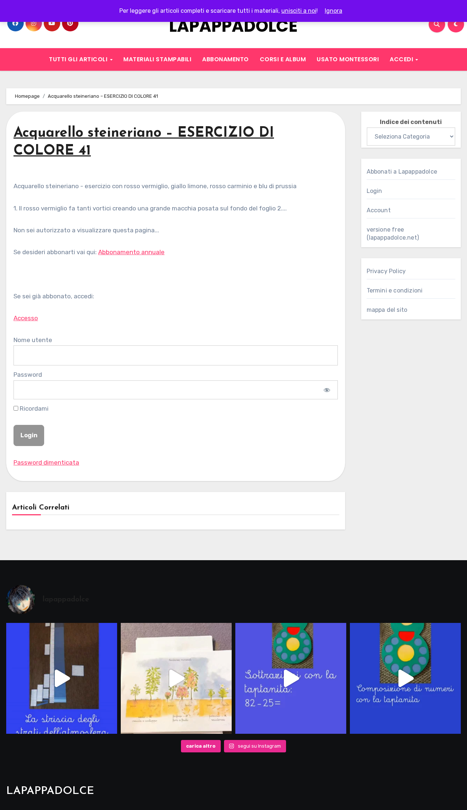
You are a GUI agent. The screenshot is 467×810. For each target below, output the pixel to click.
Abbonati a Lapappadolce (402, 171)
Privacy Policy (386, 271)
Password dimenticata (46, 462)
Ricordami (33, 408)
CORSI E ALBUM (283, 59)
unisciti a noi (298, 10)
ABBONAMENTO (225, 59)
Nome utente (32, 340)
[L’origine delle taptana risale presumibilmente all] (405, 678)
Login (374, 190)
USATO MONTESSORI (348, 59)
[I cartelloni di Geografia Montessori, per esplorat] (176, 678)
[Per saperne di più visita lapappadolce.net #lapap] (290, 678)
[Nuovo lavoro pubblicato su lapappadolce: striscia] (61, 678)
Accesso (25, 318)
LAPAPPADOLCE (233, 26)
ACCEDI (402, 59)
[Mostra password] (326, 389)
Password (27, 374)
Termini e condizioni (395, 290)
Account (379, 210)
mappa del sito (387, 309)
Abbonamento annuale (131, 252)
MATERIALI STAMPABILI (157, 59)
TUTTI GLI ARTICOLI (79, 59)
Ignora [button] (333, 10)
